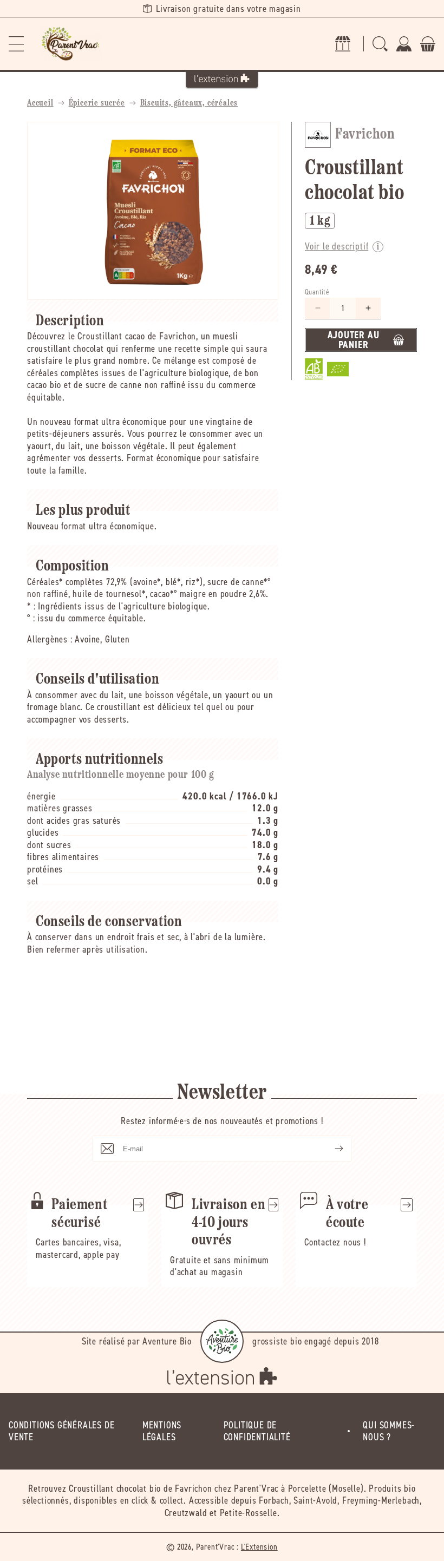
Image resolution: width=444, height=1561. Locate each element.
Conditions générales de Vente (61, 1431)
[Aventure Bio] (222, 1341)
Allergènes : (50, 639)
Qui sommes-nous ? (389, 1431)
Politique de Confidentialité (257, 1431)
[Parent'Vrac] (71, 44)
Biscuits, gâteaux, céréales (189, 103)
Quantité (317, 292)
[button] (16, 44)
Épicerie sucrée (97, 103)
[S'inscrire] (330, 1148)
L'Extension (259, 1546)
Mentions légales (161, 1431)
